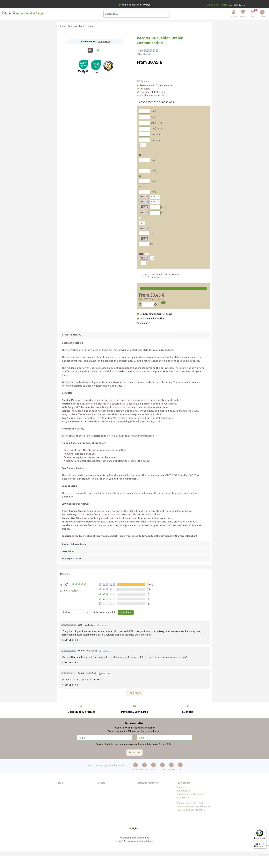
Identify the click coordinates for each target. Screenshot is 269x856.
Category (72, 26)
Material (67, 551)
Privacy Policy (165, 744)
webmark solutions (143, 841)
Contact (181, 787)
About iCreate (184, 790)
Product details (70, 334)
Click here (126, 612)
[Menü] (264, 829)
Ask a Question (70, 558)
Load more (134, 693)
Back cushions (86, 26)
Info (145, 196)
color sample (104, 42)
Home (63, 26)
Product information (73, 544)
